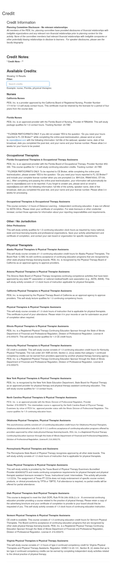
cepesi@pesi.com (17, 139)
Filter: (11, 79)
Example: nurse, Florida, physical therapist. (29, 88)
